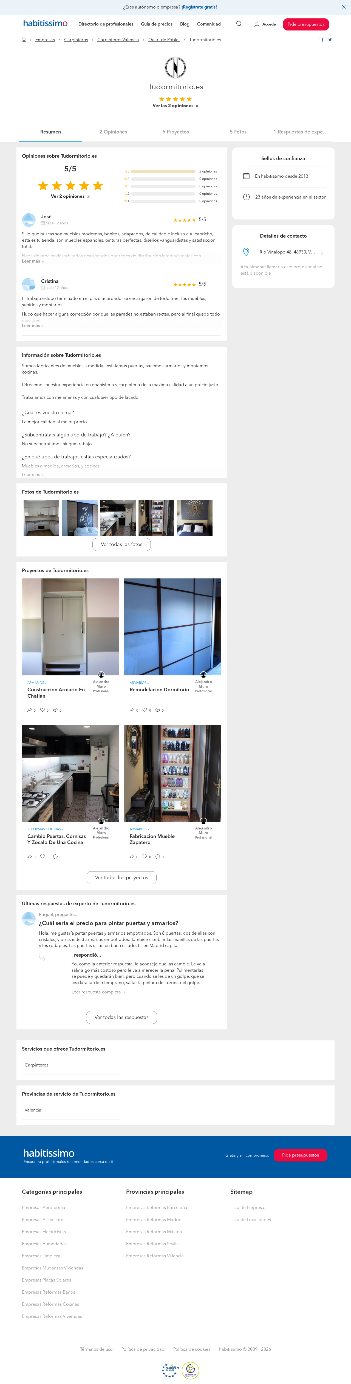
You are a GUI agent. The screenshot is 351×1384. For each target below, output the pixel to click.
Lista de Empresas (248, 1208)
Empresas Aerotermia (43, 1208)
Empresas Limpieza (41, 1256)
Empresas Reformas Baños (48, 1292)
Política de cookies (191, 1349)
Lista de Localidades (250, 1220)
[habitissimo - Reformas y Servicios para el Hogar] (45, 24)
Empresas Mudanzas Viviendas (52, 1268)
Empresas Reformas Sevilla (153, 1244)
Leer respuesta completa (96, 992)
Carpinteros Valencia (118, 40)
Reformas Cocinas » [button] (45, 829)
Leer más (31, 261)
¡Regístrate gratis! (199, 7)
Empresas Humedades (44, 1244)
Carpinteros (76, 40)
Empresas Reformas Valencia (155, 1256)
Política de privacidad (143, 1349)
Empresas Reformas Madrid (154, 1220)
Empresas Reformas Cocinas (50, 1304)
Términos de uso (96, 1349)
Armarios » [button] (37, 683)
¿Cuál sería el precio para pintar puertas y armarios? (108, 923)
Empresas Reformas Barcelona (156, 1208)
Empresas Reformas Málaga (154, 1232)
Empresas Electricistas (44, 1232)
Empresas (45, 40)
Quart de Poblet (164, 40)
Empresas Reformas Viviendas (52, 1317)
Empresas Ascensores (43, 1220)
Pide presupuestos (306, 25)
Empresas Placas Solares (46, 1280)
